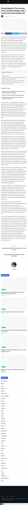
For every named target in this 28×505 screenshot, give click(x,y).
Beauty (2, 383)
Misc (2, 450)
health (2, 428)
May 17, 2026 (7, 313)
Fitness (3, 408)
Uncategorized (5, 478)
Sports (2, 465)
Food (2, 411)
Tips (2, 470)
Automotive (4, 381)
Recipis (2, 460)
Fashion (3, 403)
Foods (2, 413)
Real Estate (4, 458)
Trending (3, 475)
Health (2, 426)
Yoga (2, 480)
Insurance (3, 433)
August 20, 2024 (13, 16)
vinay (3, 313)
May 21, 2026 (8, 295)
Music (2, 453)
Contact (2, 496)
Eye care (3, 398)
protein (3, 455)
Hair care (3, 421)
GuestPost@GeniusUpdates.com (7, 500)
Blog (2, 386)
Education (3, 393)
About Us (12, 496)
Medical (3, 448)
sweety (6, 16)
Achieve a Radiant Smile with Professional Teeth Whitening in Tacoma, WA (12, 83)
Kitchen (3, 438)
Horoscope (4, 431)
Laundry (3, 441)
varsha (3, 295)
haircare (3, 423)
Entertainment (5, 396)
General (3, 418)
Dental (6, 5)
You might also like (6, 76)
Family (2, 401)
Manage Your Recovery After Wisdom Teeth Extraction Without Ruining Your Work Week (14, 78)
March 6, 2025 (7, 333)
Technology (4, 468)
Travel (2, 473)
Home (2, 5)
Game (2, 416)
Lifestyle (3, 446)
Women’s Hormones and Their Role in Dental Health (13, 80)
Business (3, 388)
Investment (4, 436)
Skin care (3, 463)
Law (2, 443)
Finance (3, 406)
